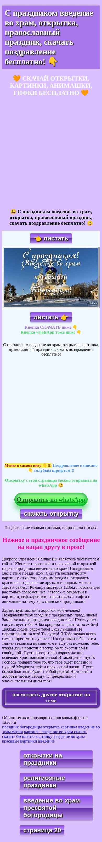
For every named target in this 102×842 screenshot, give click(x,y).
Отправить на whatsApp (51, 499)
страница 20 (42, 830)
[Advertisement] (51, 153)
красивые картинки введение (28, 741)
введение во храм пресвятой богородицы (51, 807)
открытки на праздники (42, 759)
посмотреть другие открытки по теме (51, 697)
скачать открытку (51, 513)
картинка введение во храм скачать (55, 731)
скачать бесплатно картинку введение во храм (43, 736)
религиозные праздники (44, 781)
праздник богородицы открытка (31, 727)
